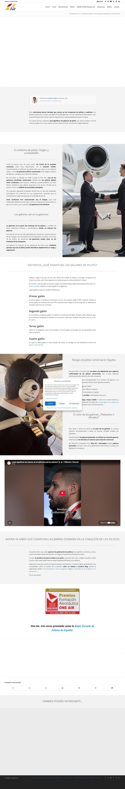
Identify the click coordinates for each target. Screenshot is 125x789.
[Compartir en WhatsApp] (46, 687)
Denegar (62, 403)
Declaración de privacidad (64, 408)
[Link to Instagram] (108, 1)
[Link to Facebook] (105, 1)
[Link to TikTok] (116, 1)
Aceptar (50, 403)
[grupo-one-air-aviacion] (10, 7)
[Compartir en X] (29, 687)
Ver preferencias (74, 403)
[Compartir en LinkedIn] (62, 687)
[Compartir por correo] (79, 687)
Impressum (75, 408)
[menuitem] (99, 1)
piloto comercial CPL (36, 345)
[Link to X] (113, 1)
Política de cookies (52, 408)
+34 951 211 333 (13, 1)
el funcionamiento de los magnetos (55, 569)
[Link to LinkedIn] (119, 1)
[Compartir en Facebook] (13, 687)
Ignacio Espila (52, 98)
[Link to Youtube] (110, 1)
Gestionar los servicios (51, 398)
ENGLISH (100, 1)
